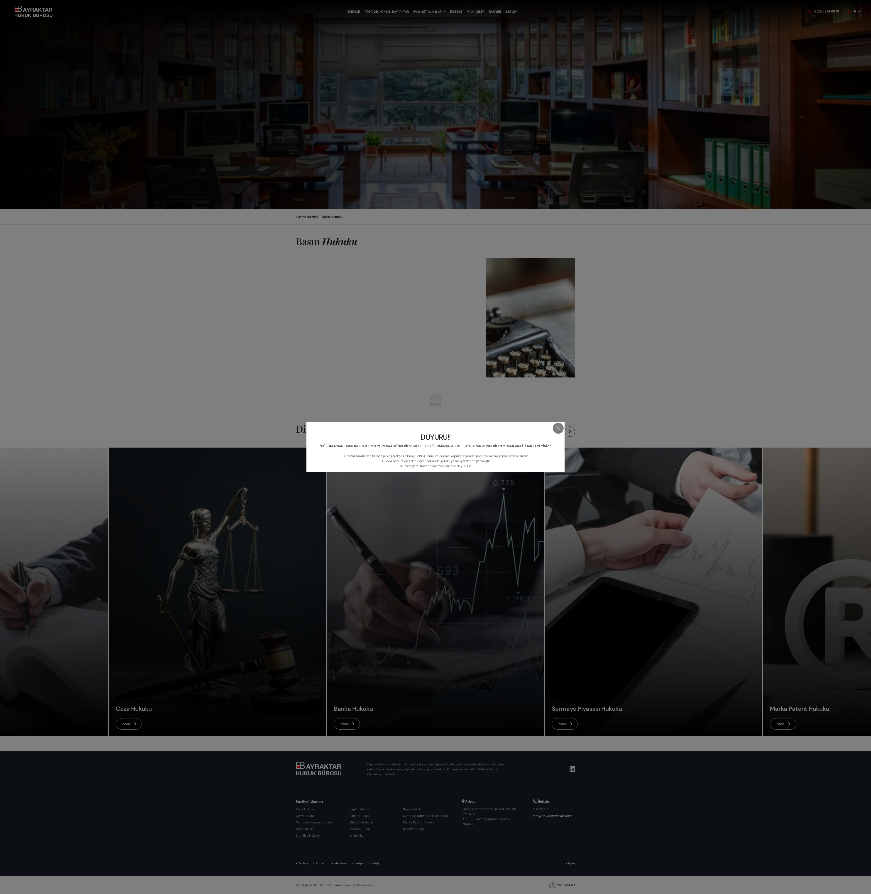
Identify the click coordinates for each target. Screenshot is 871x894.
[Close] (558, 428)
